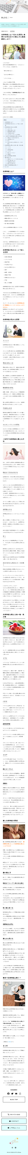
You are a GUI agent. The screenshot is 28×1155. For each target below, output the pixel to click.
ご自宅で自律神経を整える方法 (13, 136)
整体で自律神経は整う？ (11, 165)
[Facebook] (8, 1093)
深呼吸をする (11, 139)
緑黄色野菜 (10, 149)
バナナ (9, 148)
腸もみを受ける (12, 163)
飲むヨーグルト (12, 152)
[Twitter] (12, 1093)
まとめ (7, 166)
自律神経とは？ (9, 122)
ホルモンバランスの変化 (14, 134)
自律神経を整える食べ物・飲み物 (14, 145)
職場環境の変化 (12, 131)
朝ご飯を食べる (12, 160)
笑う (9, 140)
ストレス (10, 128)
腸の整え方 (8, 157)
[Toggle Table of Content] (22, 120)
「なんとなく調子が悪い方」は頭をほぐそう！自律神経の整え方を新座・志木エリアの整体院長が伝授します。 (14, 1083)
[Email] (16, 1093)
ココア (9, 151)
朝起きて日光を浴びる (13, 137)
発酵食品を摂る (12, 162)
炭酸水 (9, 154)
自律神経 (12, 31)
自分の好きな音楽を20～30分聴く (15, 143)
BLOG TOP (14, 1099)
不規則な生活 (11, 133)
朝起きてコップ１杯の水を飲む (15, 159)
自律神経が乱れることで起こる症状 (14, 124)
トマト (9, 146)
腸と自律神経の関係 (10, 155)
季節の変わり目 (12, 130)
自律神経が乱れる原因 (11, 127)
